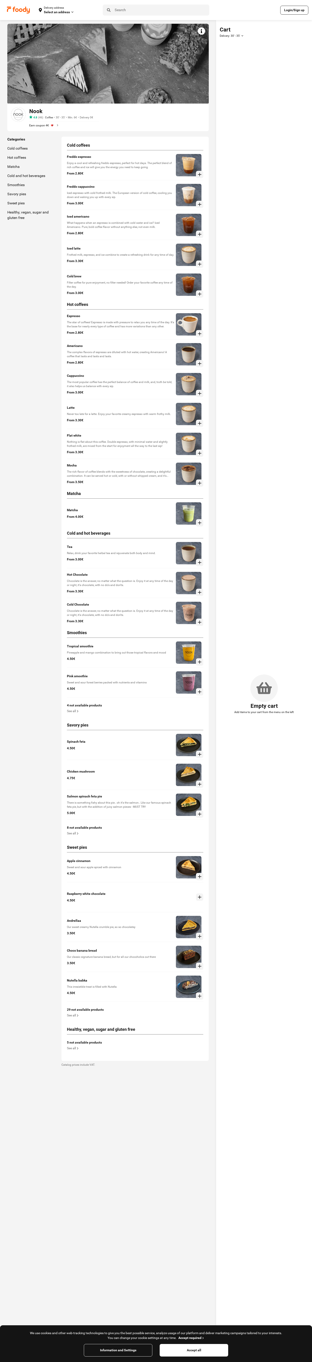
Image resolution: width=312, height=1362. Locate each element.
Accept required (189, 1338)
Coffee (49, 117)
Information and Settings (118, 1350)
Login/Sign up (294, 10)
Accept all (194, 1350)
